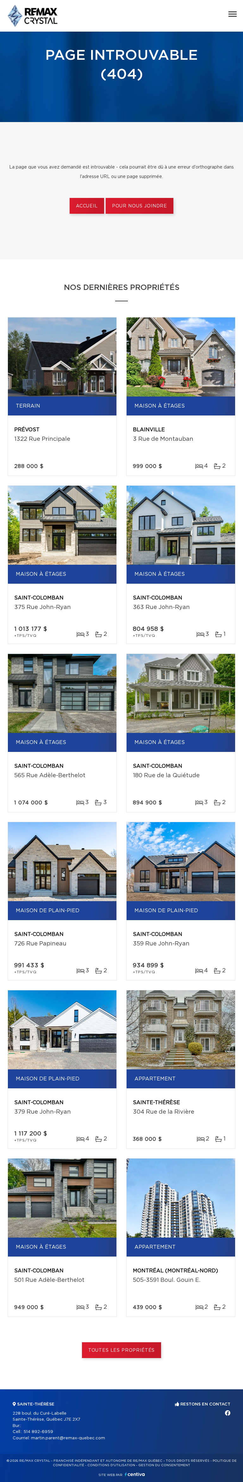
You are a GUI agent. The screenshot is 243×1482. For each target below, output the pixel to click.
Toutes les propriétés (121, 1350)
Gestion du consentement (164, 1465)
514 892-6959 (38, 1432)
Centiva (135, 1474)
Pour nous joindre (139, 206)
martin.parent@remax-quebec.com (68, 1438)
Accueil (87, 206)
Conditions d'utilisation (111, 1465)
